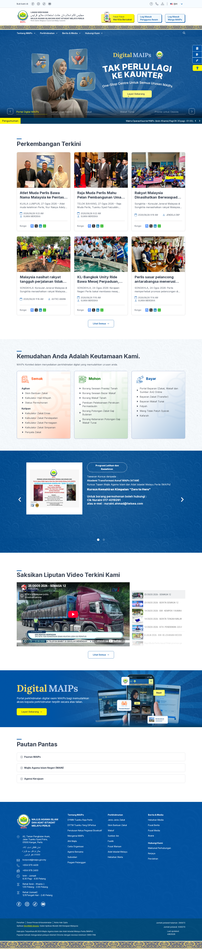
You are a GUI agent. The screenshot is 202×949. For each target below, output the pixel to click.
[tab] (157, 595)
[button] (197, 68)
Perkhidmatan (47, 33)
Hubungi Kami (92, 33)
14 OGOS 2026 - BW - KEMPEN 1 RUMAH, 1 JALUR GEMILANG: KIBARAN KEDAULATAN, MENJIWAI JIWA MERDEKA (163, 611)
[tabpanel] (73, 614)
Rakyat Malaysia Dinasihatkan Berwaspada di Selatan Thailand (157, 197)
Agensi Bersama (75, 851)
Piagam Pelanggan (77, 862)
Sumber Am (113, 836)
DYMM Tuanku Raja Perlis (80, 820)
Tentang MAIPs (24, 33)
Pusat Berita (154, 825)
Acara (151, 835)
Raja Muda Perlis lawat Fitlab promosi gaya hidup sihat (163, 643)
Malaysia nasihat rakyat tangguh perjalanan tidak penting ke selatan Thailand (43, 281)
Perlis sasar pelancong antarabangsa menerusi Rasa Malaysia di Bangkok (157, 281)
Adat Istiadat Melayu (117, 851)
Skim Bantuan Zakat (117, 825)
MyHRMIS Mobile (31, 926)
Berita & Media (70, 33)
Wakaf (111, 830)
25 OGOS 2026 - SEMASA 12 (157, 594)
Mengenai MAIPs (76, 836)
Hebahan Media (156, 820)
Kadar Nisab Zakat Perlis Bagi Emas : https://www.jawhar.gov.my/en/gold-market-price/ (65, 120)
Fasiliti (111, 841)
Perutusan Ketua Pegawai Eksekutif (85, 830)
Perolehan (153, 858)
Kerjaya (151, 853)
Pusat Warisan (114, 846)
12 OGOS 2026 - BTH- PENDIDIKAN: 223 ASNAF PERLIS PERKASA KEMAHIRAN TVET (163, 627)
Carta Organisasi (76, 846)
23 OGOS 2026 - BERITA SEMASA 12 (161, 602)
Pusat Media (154, 830)
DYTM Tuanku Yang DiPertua (82, 825)
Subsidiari (72, 857)
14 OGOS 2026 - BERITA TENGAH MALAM (163, 619)
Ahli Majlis (72, 841)
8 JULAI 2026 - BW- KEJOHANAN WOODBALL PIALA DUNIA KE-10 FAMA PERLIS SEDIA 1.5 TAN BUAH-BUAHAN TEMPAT (163, 635)
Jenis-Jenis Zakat (116, 820)
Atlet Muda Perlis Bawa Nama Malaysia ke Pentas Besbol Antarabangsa (42, 197)
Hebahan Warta (115, 857)
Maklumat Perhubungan (159, 848)
